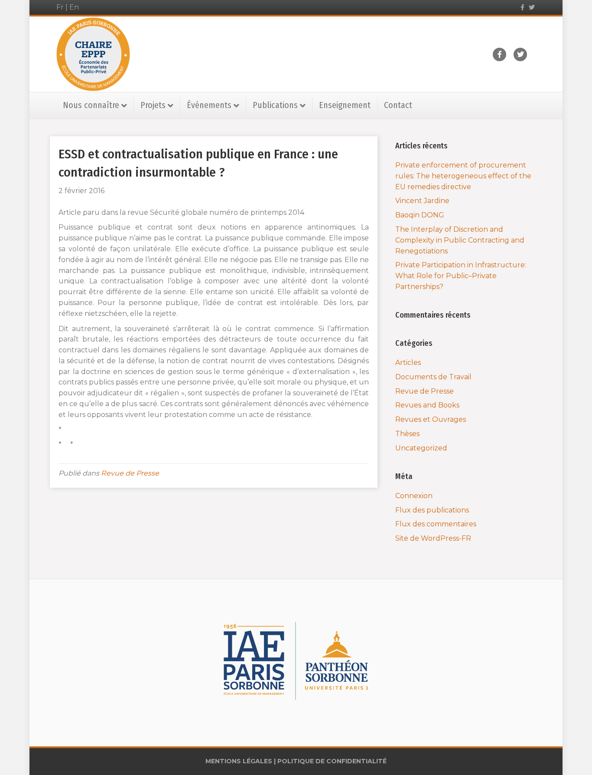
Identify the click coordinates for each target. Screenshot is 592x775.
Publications (275, 105)
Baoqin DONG (419, 215)
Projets (153, 105)
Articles (408, 362)
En (74, 7)
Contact (398, 105)
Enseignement (345, 105)
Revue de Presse (130, 473)
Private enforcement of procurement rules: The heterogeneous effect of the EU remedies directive (463, 176)
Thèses (407, 434)
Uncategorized (421, 448)
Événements (209, 105)
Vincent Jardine (422, 201)
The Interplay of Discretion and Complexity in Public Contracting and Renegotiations (459, 240)
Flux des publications (432, 510)
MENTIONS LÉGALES (238, 761)
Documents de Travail (433, 377)
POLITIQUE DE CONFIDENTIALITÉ (332, 761)
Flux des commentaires (435, 524)
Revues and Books (427, 405)
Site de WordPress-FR (433, 538)
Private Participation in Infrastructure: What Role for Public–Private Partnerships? (460, 276)
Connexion (414, 496)
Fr (60, 7)
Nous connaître (91, 105)
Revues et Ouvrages (430, 419)
